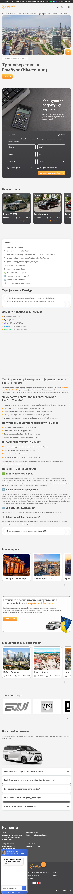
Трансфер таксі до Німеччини (25, 14)
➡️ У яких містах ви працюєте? (16, 276)
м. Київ (47, 1)
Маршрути (56, 872)
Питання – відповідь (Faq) (14, 269)
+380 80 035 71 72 (20, 1)
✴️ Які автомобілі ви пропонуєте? (17, 283)
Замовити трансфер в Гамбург (16, 251)
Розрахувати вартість (34, 875)
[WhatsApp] (51, 1)
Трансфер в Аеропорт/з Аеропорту (38, 872)
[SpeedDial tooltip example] (43, 864)
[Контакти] (57, 7)
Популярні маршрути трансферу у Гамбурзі (21, 262)
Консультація (10, 619)
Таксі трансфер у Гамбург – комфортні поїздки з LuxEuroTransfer (30, 254)
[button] (36, 771)
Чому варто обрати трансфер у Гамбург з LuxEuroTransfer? (27, 258)
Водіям (55, 875)
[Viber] (56, 1)
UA (62, 7)
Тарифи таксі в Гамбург (13, 247)
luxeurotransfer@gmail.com (35, 1)
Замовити (7, 76)
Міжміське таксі (7, 14)
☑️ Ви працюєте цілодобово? (15, 280)
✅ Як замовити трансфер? (15, 273)
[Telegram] (54, 1)
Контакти (31, 878)
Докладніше (23, 221)
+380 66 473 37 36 (9, 1)
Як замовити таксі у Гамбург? (16, 265)
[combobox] (22, 147)
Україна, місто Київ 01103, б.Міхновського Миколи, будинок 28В (12, 837)
